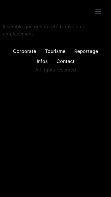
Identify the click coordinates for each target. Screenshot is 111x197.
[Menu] (98, 11)
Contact (66, 61)
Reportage (86, 51)
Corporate (24, 51)
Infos (42, 61)
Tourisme (55, 51)
